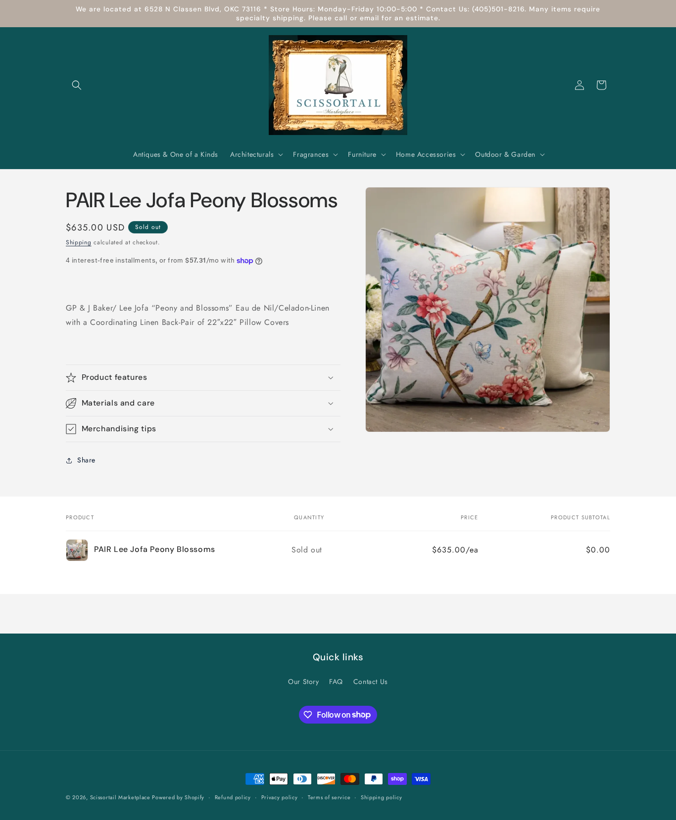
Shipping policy (381, 797)
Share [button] (86, 460)
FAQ (336, 681)
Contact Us (370, 681)
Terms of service (329, 797)
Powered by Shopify (178, 797)
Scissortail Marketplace (121, 797)
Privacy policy (279, 797)
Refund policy (233, 797)
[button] (77, 85)
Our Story (303, 681)
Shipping (79, 242)
